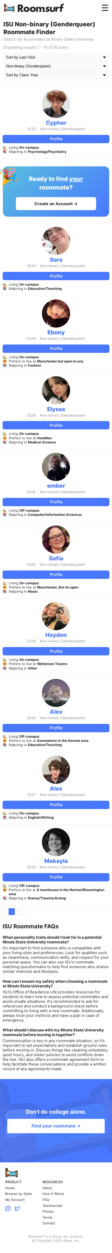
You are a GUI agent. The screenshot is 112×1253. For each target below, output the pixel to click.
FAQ (45, 1200)
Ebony (56, 332)
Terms (47, 1217)
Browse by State (18, 1194)
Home (10, 1188)
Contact (48, 1223)
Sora (56, 259)
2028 (31, 338)
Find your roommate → (56, 1126)
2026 (31, 492)
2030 (31, 129)
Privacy (48, 1211)
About (47, 1188)
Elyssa (56, 409)
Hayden (56, 634)
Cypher (56, 122)
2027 (31, 795)
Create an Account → (56, 203)
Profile (56, 138)
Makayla (56, 860)
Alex (56, 711)
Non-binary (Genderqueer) (62, 129)
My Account (15, 1200)
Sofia (56, 558)
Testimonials (52, 1206)
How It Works (53, 1194)
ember (56, 485)
